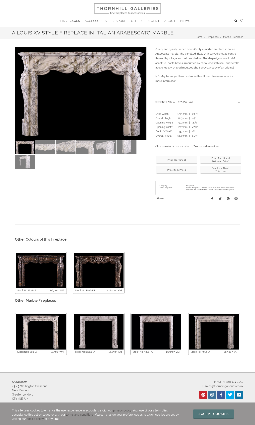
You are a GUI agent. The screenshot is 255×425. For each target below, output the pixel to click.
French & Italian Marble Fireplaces (215, 188)
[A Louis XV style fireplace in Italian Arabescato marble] (80, 93)
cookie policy (35, 418)
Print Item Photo (176, 170)
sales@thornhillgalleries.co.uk (224, 386)
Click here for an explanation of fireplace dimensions (187, 146)
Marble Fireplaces (233, 37)
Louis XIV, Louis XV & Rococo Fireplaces (210, 189)
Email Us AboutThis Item (221, 169)
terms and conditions (79, 414)
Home (199, 37)
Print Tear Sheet (177, 160)
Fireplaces (213, 37)
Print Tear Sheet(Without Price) (221, 159)
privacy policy (122, 410)
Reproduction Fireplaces (224, 190)
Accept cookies (213, 414)
